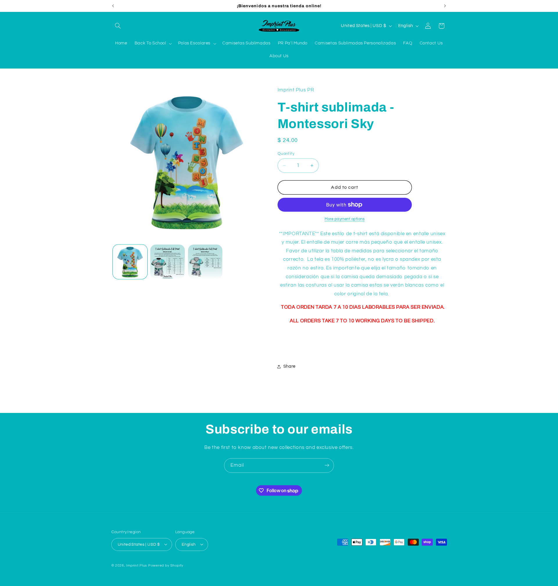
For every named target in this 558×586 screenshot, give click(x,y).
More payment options (345, 219)
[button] (118, 26)
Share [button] (289, 366)
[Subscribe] (327, 465)
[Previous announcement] (113, 6)
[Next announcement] (445, 6)
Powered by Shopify (165, 565)
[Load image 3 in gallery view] (205, 262)
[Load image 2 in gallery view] (167, 262)
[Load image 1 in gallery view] (130, 262)
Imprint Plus (136, 565)
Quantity (286, 154)
